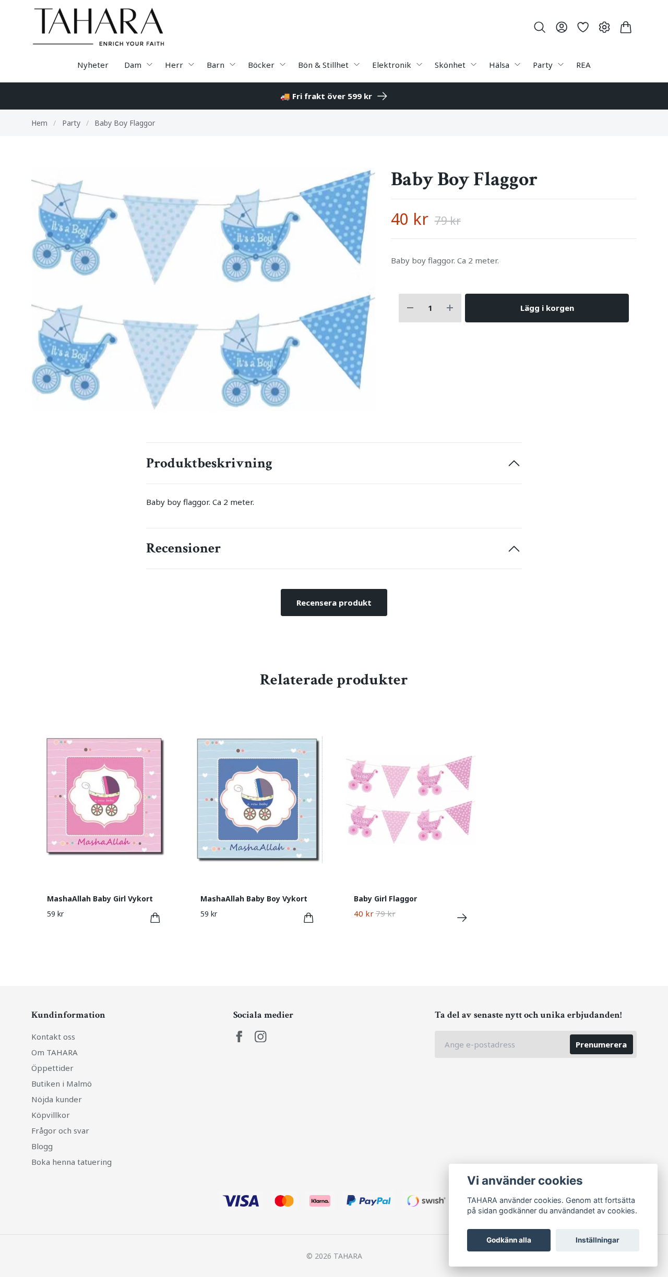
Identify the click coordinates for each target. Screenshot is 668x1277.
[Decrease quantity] (410, 308)
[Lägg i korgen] (155, 918)
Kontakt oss (53, 1036)
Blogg (42, 1146)
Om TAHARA (54, 1052)
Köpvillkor (50, 1115)
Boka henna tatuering (71, 1161)
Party (71, 123)
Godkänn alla (508, 1240)
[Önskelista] (582, 27)
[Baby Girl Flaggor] (462, 918)
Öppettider (52, 1068)
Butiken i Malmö (61, 1083)
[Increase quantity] (450, 308)
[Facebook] (239, 1037)
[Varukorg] (626, 27)
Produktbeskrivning (209, 463)
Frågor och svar (60, 1130)
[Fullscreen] (203, 289)
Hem (39, 123)
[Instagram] (261, 1037)
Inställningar (597, 1240)
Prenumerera (601, 1044)
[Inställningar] (604, 27)
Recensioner (183, 548)
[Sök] (540, 27)
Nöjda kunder (56, 1099)
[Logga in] (561, 27)
